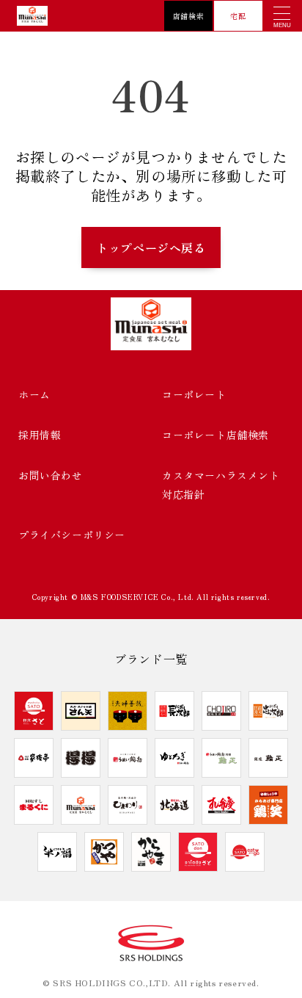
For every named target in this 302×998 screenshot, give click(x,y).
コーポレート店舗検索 (215, 434)
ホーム (34, 394)
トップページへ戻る (150, 247)
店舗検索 (188, 15)
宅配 (238, 15)
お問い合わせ (50, 475)
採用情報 (39, 434)
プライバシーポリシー (71, 534)
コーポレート (194, 394)
